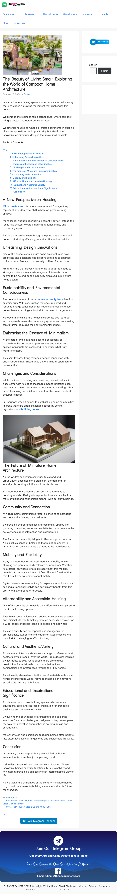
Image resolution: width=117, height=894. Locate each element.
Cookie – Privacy (87, 886)
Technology (9, 14)
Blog (5, 23)
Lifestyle (87, 14)
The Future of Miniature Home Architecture (35, 171)
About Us (64, 889)
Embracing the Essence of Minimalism (32, 164)
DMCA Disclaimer (67, 886)
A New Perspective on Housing (28, 153)
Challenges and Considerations (29, 167)
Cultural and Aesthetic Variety (29, 185)
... (4, 813)
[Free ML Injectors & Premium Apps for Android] (13, 4)
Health (104, 14)
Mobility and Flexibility (24, 178)
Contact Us (19, 23)
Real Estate (11, 797)
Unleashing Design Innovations (28, 157)
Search (93, 64)
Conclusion (19, 191)
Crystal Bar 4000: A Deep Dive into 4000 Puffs (28, 807)
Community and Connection (26, 174)
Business (29, 14)
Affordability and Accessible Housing (32, 181)
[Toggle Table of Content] (5, 150)
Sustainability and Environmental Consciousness (38, 160)
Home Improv (50, 14)
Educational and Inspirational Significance (35, 188)
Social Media (70, 14)
